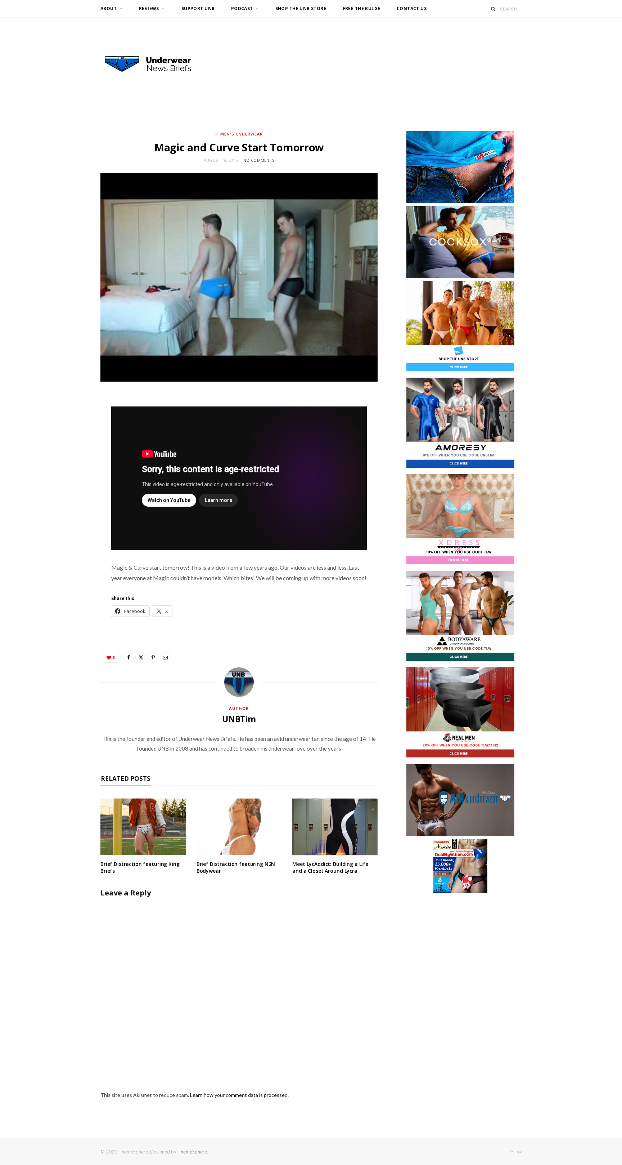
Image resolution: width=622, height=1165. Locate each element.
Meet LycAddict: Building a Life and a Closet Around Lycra (330, 867)
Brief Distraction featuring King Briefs (140, 867)
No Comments (258, 160)
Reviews (149, 8)
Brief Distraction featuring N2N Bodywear (236, 867)
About (108, 8)
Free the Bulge (361, 8)
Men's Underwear (241, 134)
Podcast (242, 8)
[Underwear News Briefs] (154, 64)
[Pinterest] (153, 657)
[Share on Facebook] (128, 657)
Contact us (412, 8)
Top (518, 1151)
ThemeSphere (192, 1152)
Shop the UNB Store (300, 8)
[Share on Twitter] (140, 657)
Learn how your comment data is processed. (239, 1095)
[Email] (165, 657)
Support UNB (198, 8)
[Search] (493, 8)
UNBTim (239, 719)
